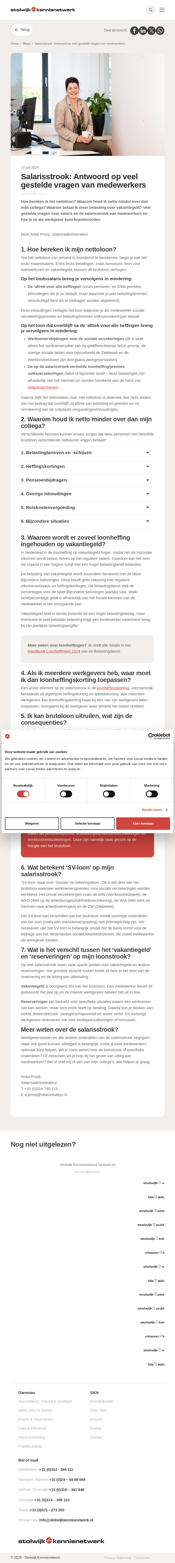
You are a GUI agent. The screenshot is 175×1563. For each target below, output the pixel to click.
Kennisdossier (101, 1401)
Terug (24, 29)
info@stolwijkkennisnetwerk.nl (66, 1520)
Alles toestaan (143, 823)
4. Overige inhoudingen (46, 493)
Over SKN (98, 1410)
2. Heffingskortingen (43, 466)
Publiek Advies (30, 1446)
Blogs (27, 43)
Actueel (96, 1419)
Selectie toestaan (87, 823)
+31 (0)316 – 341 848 (66, 1490)
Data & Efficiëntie (32, 1428)
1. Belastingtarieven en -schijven (56, 452)
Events (95, 1428)
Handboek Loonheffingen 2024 (54, 651)
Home (15, 43)
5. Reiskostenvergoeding (48, 507)
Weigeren (32, 823)
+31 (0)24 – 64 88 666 (67, 1479)
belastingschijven (42, 387)
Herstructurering (31, 1437)
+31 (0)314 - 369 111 (56, 1469)
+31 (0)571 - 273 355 (47, 1510)
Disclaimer (142, 1558)
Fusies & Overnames (35, 1419)
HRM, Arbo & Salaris (35, 1410)
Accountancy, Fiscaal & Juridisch (45, 1401)
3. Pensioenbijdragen (44, 479)
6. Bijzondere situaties (45, 521)
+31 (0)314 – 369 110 (52, 1500)
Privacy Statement (118, 1558)
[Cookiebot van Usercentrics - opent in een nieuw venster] (151, 736)
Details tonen (152, 810)
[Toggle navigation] (162, 10)
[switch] (66, 794)
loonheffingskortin (112, 688)
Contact (96, 1437)
